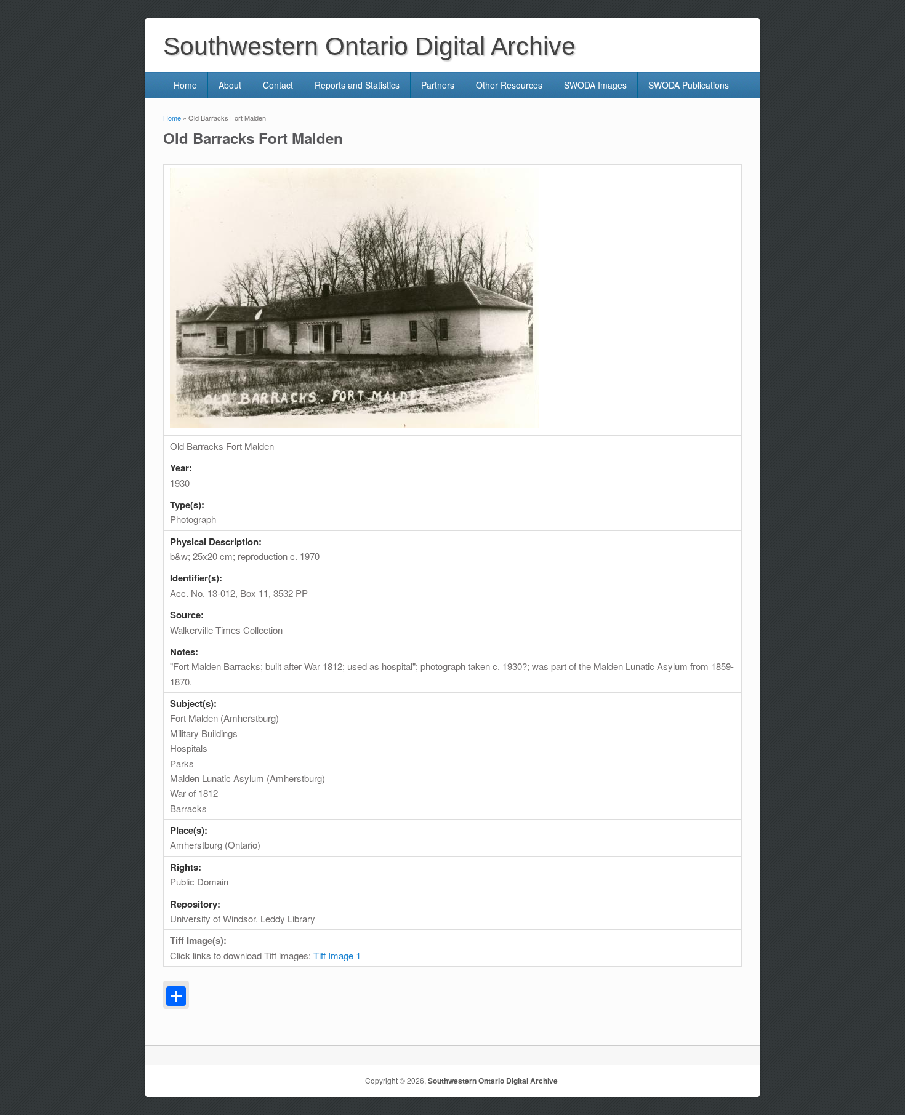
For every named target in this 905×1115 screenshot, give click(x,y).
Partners (437, 85)
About (230, 85)
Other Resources (509, 85)
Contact (278, 85)
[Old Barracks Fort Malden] (354, 423)
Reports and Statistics (357, 85)
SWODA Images (595, 85)
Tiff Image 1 (337, 955)
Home (185, 85)
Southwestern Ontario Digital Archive (493, 1080)
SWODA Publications (688, 85)
